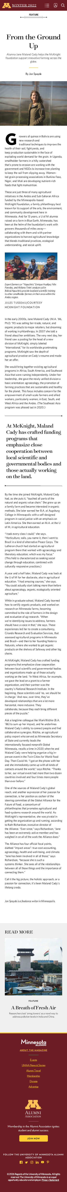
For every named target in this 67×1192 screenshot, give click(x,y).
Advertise (33, 1086)
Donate (34, 1081)
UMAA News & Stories (33, 1065)
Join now (33, 1138)
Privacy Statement (50, 1179)
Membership (33, 1076)
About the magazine (33, 1050)
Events (33, 1059)
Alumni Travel (33, 1070)
